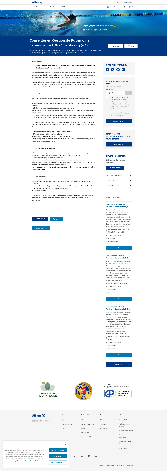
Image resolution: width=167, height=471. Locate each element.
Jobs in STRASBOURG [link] (114, 176)
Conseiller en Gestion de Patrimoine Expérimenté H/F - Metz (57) (117, 257)
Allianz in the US (86, 437)
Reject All (58, 456)
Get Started (118, 144)
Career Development (87, 424)
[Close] (66, 444)
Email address (109, 89)
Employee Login (128, 2)
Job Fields (64, 7)
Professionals (104, 428)
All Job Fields (123, 448)
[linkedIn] (75, 456)
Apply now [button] (40, 219)
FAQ (63, 428)
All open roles (115, 168)
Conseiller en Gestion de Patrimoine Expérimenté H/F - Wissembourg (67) (117, 308)
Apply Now (115, 46)
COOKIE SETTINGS (57, 462)
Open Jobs (46, 7)
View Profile (116, 2)
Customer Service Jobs (126, 431)
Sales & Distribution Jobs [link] (115, 186)
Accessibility (130, 466)
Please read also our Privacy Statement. (29, 461)
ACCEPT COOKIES (58, 450)
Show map (40, 228)
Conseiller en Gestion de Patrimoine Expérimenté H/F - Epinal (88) (117, 205)
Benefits (83, 428)
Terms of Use (120, 466)
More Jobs (119, 364)
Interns (102, 420)
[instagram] (82, 456)
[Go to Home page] (37, 2)
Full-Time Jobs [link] (111, 181)
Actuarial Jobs (123, 420)
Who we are (85, 420)
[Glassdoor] (89, 456)
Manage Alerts (119, 121)
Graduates (103, 424)
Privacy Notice (110, 466)
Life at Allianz (85, 433)
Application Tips (67, 424)
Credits (101, 466)
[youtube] (96, 456)
